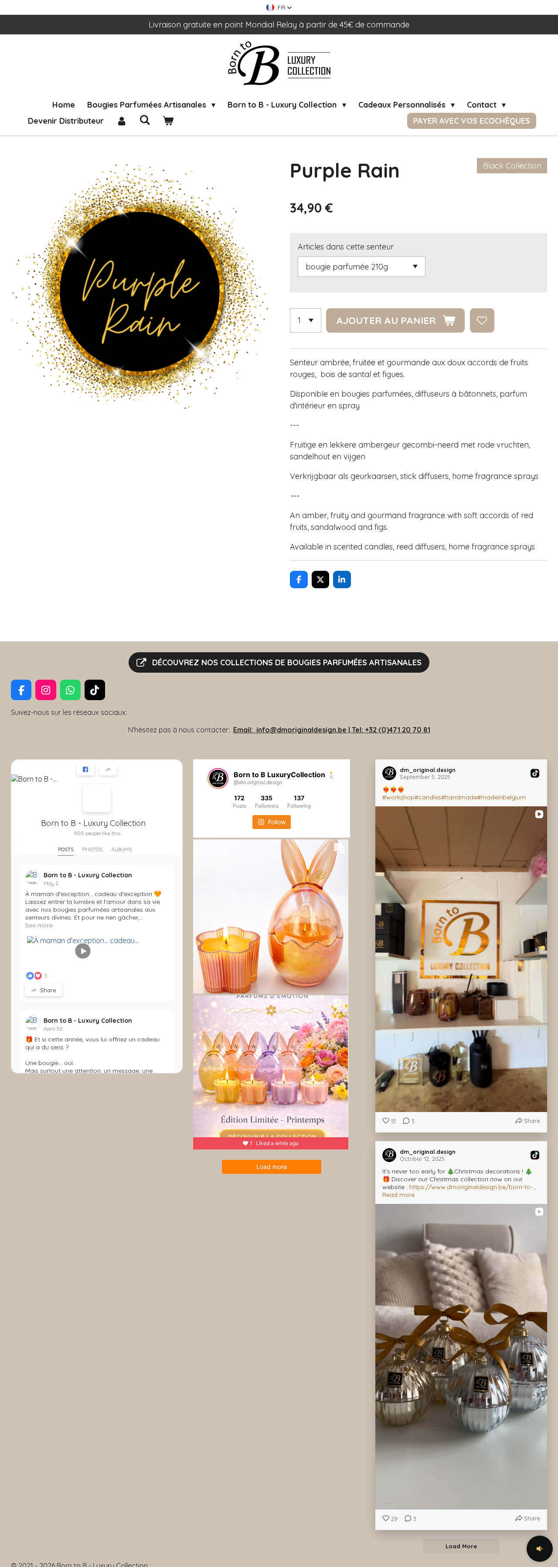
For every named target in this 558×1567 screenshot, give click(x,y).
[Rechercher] (144, 120)
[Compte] (121, 121)
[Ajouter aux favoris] (482, 320)
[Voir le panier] (167, 121)
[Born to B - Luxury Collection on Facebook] (97, 798)
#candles (428, 797)
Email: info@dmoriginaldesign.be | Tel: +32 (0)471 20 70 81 (331, 729)
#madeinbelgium (501, 797)
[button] (279, 7)
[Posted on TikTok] (535, 773)
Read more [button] (398, 1195)
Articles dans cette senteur (346, 247)
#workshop (398, 797)
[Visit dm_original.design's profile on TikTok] (391, 773)
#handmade (459, 797)
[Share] (108, 769)
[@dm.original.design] (218, 778)
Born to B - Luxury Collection (93, 823)
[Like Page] (85, 769)
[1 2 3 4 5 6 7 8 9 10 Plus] (305, 320)
